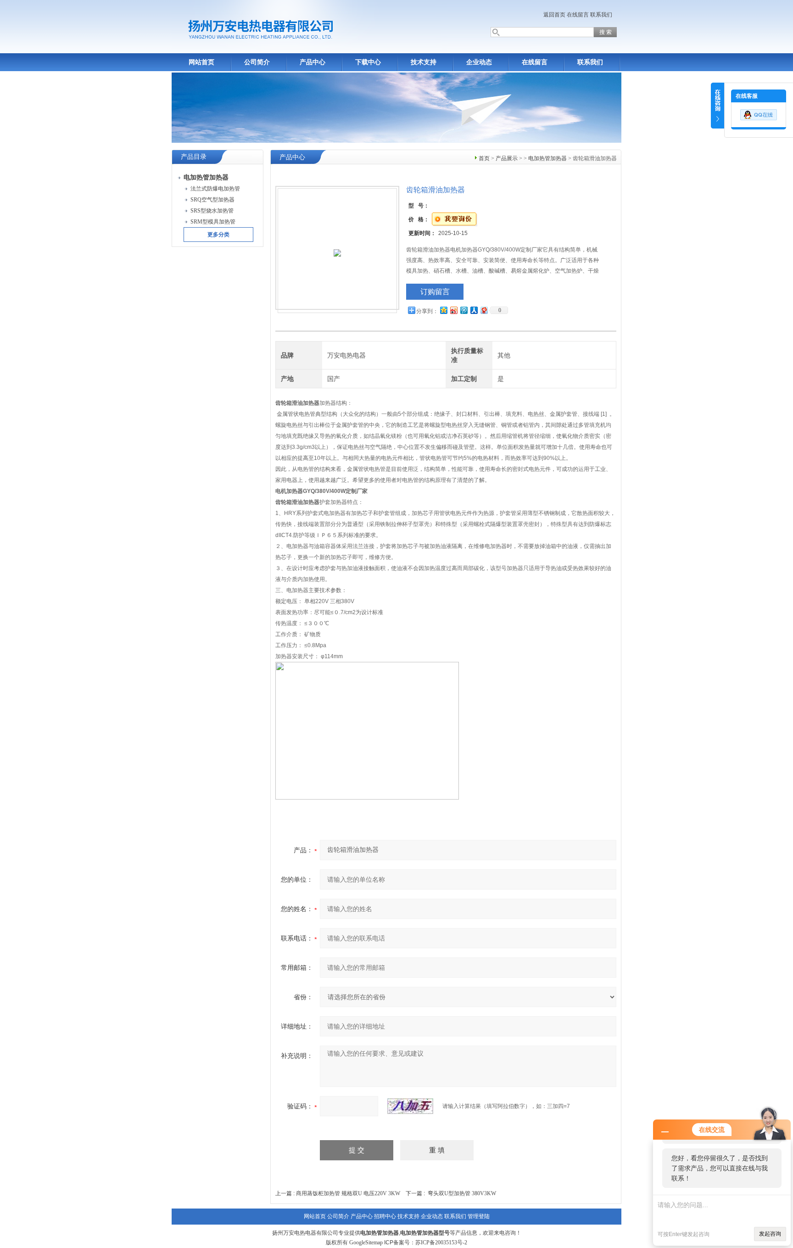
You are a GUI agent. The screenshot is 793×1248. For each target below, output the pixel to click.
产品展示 (507, 158)
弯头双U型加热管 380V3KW (462, 1193)
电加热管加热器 (547, 158)
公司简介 (257, 62)
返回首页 (554, 14)
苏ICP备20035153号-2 (441, 1242)
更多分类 (218, 234)
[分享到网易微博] (484, 310)
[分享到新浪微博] (453, 310)
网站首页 (201, 62)
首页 (484, 158)
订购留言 (435, 292)
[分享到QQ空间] (443, 310)
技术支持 (423, 62)
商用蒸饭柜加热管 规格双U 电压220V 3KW (348, 1193)
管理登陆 (479, 1216)
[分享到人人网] (474, 310)
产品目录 (194, 156)
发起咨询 (770, 1234)
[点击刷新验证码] (410, 1106)
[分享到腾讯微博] (463, 310)
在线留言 (578, 14)
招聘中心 (385, 1216)
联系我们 (601, 14)
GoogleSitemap (366, 1242)
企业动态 (479, 62)
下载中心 (368, 62)
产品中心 (312, 62)
